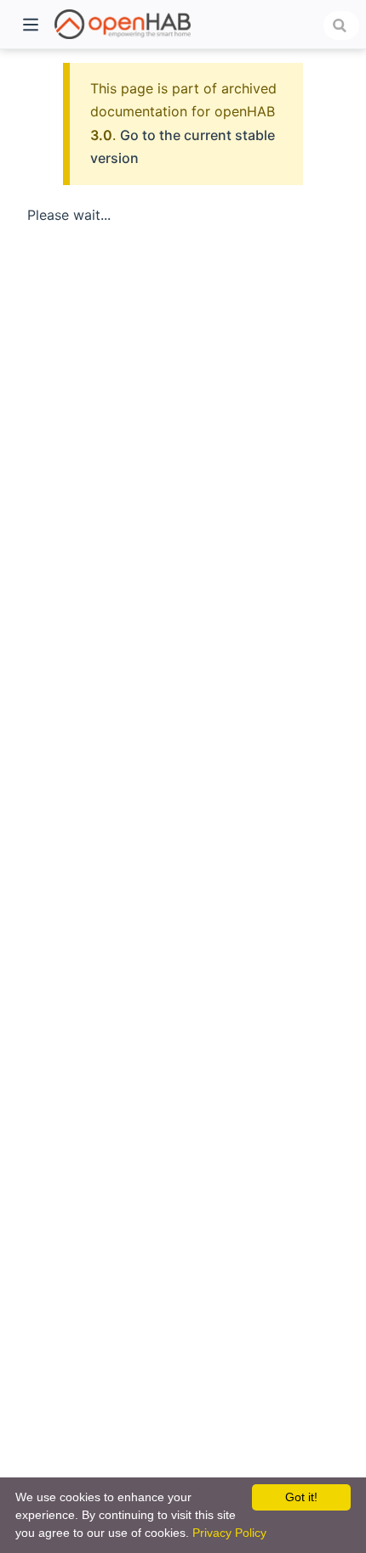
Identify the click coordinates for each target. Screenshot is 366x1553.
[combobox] (341, 25)
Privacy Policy (229, 1532)
